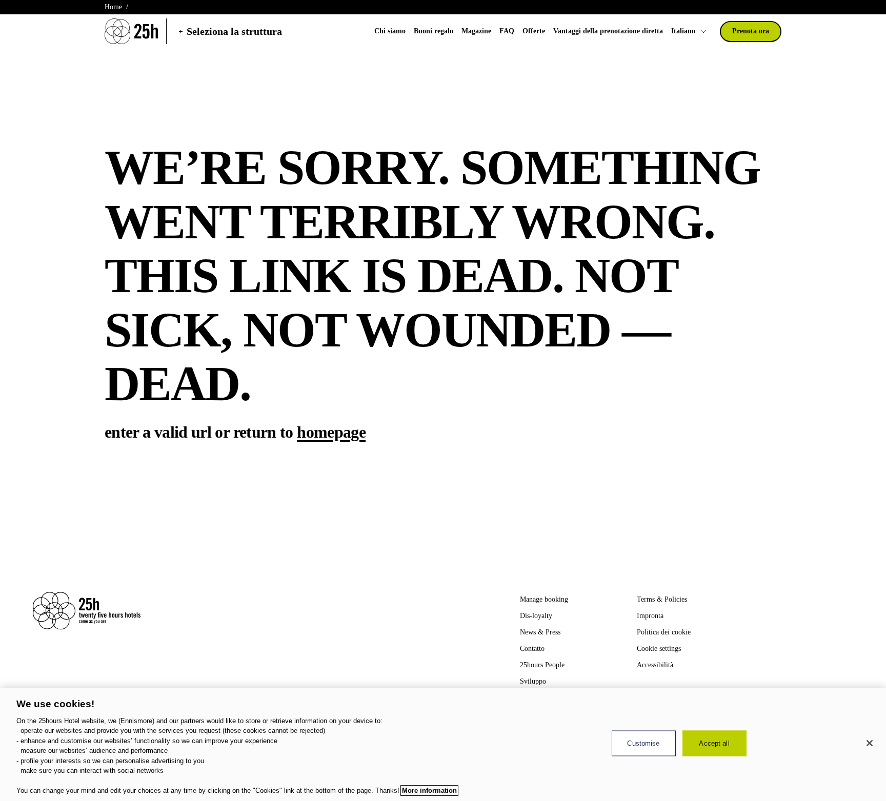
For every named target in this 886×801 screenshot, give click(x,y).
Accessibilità (655, 665)
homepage (331, 432)
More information (429, 790)
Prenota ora (750, 31)
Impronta (650, 616)
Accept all (714, 743)
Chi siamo (390, 31)
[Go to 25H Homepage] (131, 31)
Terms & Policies (662, 599)
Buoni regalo (433, 31)
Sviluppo (533, 681)
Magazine (476, 31)
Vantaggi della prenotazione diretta (608, 31)
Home (113, 7)
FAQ (506, 31)
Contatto (532, 648)
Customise (643, 743)
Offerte (533, 31)
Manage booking (544, 599)
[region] (443, 744)
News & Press (540, 632)
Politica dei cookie (664, 632)
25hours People (542, 665)
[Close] (869, 743)
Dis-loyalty (536, 616)
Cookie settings (659, 648)
